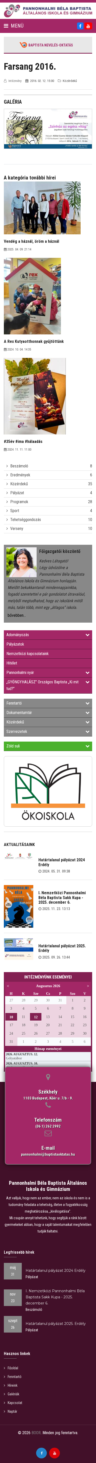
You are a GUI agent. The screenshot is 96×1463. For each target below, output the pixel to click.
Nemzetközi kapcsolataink (27, 653)
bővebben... (17, 615)
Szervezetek (16, 731)
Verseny (16, 528)
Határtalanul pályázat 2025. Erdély (62, 948)
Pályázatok (15, 644)
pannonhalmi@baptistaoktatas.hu (48, 1154)
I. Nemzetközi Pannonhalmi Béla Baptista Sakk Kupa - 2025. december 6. (62, 897)
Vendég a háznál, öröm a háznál (31, 241)
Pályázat (17, 492)
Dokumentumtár (19, 712)
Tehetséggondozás (25, 519)
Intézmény (15, 81)
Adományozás (17, 634)
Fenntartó (14, 703)
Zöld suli (13, 746)
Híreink (12, 1385)
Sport (14, 510)
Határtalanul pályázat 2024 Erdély (61, 862)
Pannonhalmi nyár (20, 672)
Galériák (13, 1394)
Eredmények (20, 475)
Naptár (12, 1411)
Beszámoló (19, 466)
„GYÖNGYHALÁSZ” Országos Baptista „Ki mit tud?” (42, 685)
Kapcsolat (15, 1403)
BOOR (36, 1432)
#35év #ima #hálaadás (23, 441)
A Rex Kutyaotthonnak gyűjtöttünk (34, 341)
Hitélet (11, 663)
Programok (19, 501)
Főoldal (13, 1368)
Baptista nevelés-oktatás (50, 45)
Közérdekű (19, 483)
